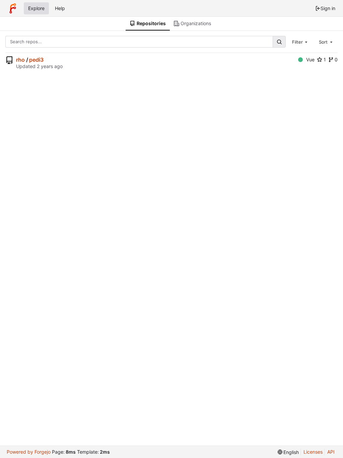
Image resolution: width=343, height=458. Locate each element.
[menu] (288, 452)
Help (60, 8)
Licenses (313, 452)
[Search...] (279, 42)
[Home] (12, 8)
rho (20, 59)
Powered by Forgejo (29, 452)
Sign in (328, 8)
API (331, 452)
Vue (310, 59)
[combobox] (300, 42)
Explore (36, 8)
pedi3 (36, 59)
